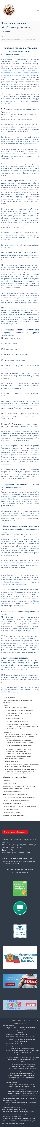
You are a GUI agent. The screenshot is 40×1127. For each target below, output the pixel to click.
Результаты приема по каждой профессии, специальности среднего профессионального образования (22, 1087)
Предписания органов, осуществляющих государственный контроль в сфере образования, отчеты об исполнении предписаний (21, 726)
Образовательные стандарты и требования (15, 777)
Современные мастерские (10, 809)
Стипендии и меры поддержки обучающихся (16, 800)
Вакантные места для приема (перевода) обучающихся (19, 797)
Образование (7, 732)
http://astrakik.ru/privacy (9, 692)
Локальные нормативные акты (14, 718)
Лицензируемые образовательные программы (20, 745)
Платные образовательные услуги (13, 791)
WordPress (23, 1023)
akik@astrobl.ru (6, 459)
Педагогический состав (9, 783)
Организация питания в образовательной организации (19, 806)
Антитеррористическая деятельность (13, 815)
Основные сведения (9, 697)
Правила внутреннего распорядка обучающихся (19, 710)
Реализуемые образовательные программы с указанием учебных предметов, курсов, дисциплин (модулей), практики (21, 736)
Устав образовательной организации (16, 707)
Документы (6, 705)
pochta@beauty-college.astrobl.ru (14, 582)
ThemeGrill (32, 1021)
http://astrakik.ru (6, 103)
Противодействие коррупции (11, 812)
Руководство (6, 780)
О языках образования (12, 761)
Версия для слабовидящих (15, 832)
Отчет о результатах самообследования (16, 721)
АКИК (18, 1021)
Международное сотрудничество (12, 803)
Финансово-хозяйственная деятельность (15, 794)
